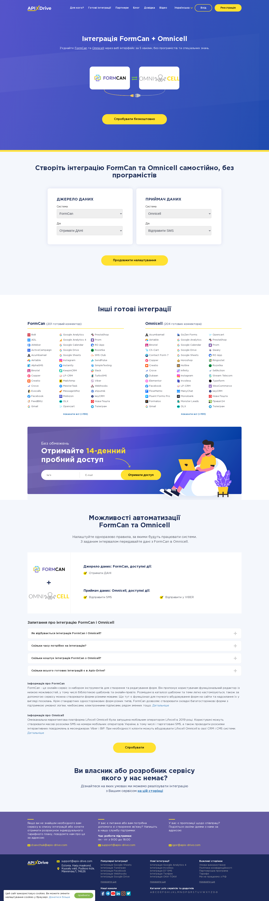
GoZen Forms (189, 335)
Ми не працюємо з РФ (213, 877)
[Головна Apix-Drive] (39, 8)
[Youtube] (113, 893)
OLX (65, 401)
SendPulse (101, 360)
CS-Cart (154, 350)
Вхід (203, 8)
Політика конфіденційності (215, 868)
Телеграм (101, 407)
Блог (136, 8)
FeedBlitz (37, 401)
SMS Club (100, 355)
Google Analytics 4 (74, 340)
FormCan (81, 48)
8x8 (33, 335)
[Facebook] (103, 893)
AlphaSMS (37, 366)
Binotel (35, 371)
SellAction (219, 371)
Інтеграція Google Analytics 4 (168, 865)
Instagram (69, 360)
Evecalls (36, 391)
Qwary (217, 350)
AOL (33, 340)
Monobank (187, 396)
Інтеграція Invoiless (161, 868)
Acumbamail (38, 355)
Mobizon (68, 396)
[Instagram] (123, 893)
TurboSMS (101, 376)
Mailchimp (69, 381)
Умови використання (212, 865)
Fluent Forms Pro (159, 396)
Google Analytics (73, 335)
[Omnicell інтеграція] (159, 78)
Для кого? (77, 8)
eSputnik (100, 391)
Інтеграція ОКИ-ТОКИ (163, 877)
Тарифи (204, 874)
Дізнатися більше (59, 897)
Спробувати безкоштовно (134, 119)
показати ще (108, 882)
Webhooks (101, 386)
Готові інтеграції (99, 8)
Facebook (37, 396)
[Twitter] (128, 893)
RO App (99, 345)
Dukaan (153, 376)
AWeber (36, 345)
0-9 (215, 892)
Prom (98, 340)
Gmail (34, 407)
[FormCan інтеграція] (109, 78)
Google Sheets (72, 355)
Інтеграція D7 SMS (161, 871)
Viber (98, 381)
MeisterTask (70, 386)
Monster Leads (190, 401)
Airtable (36, 360)
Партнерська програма (213, 871)
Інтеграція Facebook (113, 871)
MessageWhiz (71, 391)
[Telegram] (108, 893)
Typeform (219, 381)
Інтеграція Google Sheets (116, 865)
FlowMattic (155, 391)
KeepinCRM (70, 371)
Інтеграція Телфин (161, 874)
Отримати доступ (141, 474)
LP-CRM (68, 376)
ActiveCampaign (41, 350)
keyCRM (99, 396)
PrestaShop (102, 335)
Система (62, 207)
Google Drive (71, 350)
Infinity (185, 371)
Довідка (149, 8)
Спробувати (134, 747)
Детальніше (160, 705)
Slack (98, 371)
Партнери (122, 8)
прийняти (84, 895)
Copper (35, 376)
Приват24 (219, 401)
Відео (163, 8)
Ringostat (219, 360)
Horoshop (187, 360)
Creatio (35, 381)
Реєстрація (228, 8)
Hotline (185, 366)
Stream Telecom (222, 376)
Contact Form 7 (159, 355)
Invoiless (186, 381)
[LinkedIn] (118, 893)
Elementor (155, 381)
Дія (59, 224)
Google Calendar (73, 345)
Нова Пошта (102, 401)
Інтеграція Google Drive (115, 877)
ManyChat (187, 391)
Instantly (68, 366)
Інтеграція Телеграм (113, 868)
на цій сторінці (150, 791)
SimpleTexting (103, 366)
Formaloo (155, 401)
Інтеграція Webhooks (114, 874)
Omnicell (98, 48)
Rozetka (100, 350)
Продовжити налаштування (134, 260)
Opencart (69, 407)
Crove (35, 386)
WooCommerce (222, 386)
